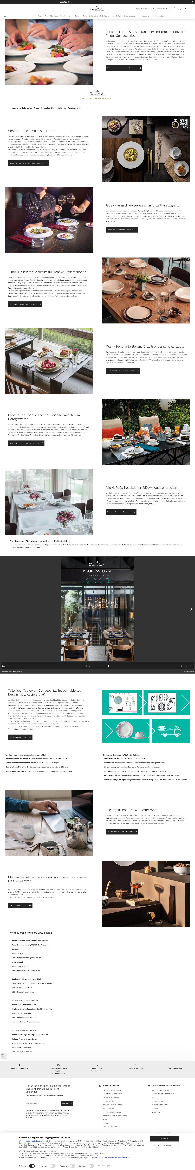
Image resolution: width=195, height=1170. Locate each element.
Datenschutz (30, 1117)
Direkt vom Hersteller (19, 1068)
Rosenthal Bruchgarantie (113, 1112)
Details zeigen (104, 1166)
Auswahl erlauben (164, 1145)
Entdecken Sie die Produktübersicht (120, 230)
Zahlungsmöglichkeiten (112, 1105)
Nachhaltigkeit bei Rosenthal (163, 1094)
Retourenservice (175, 1068)
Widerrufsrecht (158, 1101)
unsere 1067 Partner (34, 1141)
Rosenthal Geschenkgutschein (115, 1116)
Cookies (155, 1109)
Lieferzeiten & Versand (111, 1098)
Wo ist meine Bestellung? (112, 1094)
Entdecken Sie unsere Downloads (119, 512)
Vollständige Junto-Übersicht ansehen (23, 304)
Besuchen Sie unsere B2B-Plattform (120, 832)
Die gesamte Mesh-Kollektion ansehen (121, 371)
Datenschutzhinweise (160, 1105)
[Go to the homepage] (96, 8)
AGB (153, 1098)
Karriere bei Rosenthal (160, 1090)
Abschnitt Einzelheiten (117, 1157)
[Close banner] (192, 2)
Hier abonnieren (15, 905)
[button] (39, 16)
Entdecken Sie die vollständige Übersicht (24, 443)
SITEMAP (106, 1123)
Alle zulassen (164, 1139)
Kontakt (106, 1120)
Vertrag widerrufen (111, 1127)
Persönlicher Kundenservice (97, 1069)
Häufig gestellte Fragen (112, 1090)
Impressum (156, 1112)
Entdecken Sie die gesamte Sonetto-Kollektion (26, 163)
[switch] (53, 1166)
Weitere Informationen (18, 737)
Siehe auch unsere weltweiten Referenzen (122, 68)
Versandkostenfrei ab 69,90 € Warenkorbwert (58, 1070)
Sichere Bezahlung (136, 1068)
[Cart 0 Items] (190, 9)
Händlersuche (108, 1109)
